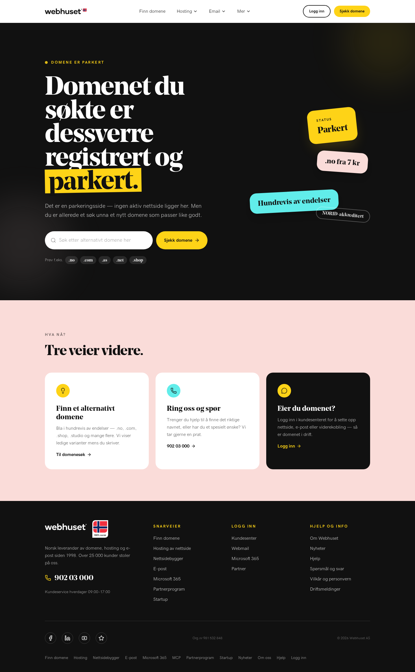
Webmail (240, 548)
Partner (238, 569)
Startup (160, 599)
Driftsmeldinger (325, 589)
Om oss (264, 658)
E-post (160, 569)
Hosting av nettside (172, 548)
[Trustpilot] (101, 638)
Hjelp (315, 558)
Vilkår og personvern (330, 579)
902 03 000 (178, 446)
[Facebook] (50, 638)
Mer (241, 11)
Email (214, 11)
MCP (176, 658)
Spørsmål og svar (327, 569)
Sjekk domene (352, 11)
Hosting (184, 11)
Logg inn (316, 11)
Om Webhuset (324, 538)
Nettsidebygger (168, 558)
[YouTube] (84, 638)
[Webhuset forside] (66, 11)
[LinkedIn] (67, 638)
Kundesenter (244, 538)
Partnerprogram (169, 589)
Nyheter (318, 548)
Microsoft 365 (167, 579)
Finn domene (152, 11)
